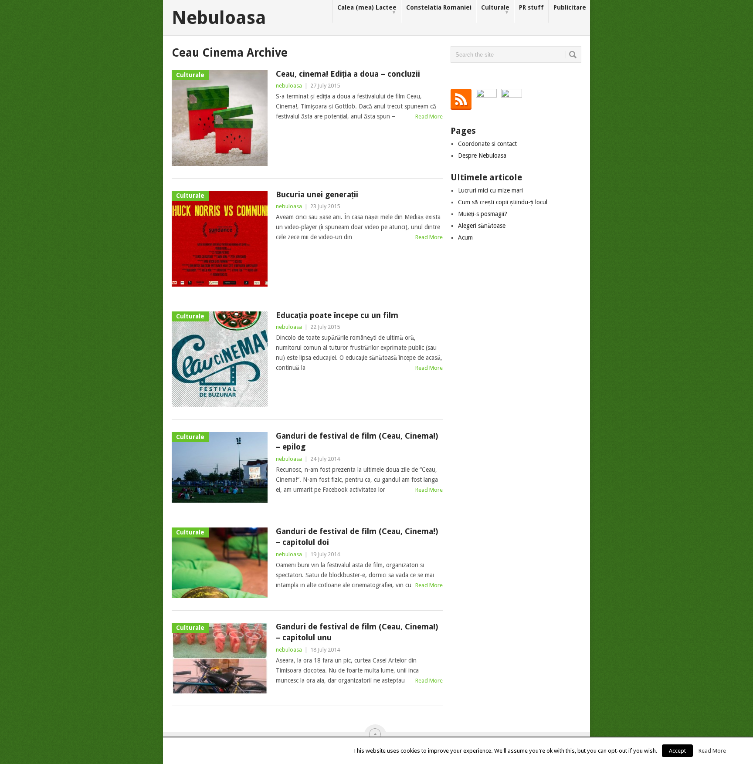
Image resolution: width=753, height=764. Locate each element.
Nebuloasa (219, 18)
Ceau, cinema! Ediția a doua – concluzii (348, 73)
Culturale (495, 9)
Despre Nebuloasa (482, 155)
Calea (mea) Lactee (367, 9)
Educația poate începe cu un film (337, 315)
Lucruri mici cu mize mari (490, 190)
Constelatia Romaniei (438, 7)
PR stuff (531, 7)
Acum (465, 237)
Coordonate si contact (487, 143)
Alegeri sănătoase (481, 225)
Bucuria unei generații (317, 194)
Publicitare (569, 7)
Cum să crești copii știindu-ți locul (502, 202)
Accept (677, 750)
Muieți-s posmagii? (482, 213)
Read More (429, 116)
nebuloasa (289, 85)
